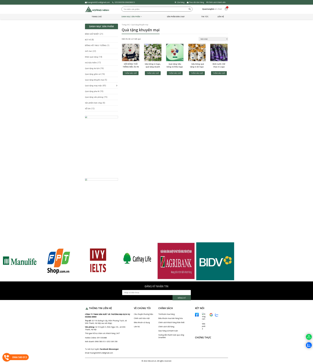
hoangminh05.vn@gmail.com (98, 2)
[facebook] (197, 314)
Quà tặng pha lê (92, 91)
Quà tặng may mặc (93, 85)
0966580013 (130, 2)
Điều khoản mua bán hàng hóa (170, 318)
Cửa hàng (180, 2)
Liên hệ (221, 16)
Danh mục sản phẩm (131, 16)
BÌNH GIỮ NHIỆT (92, 34)
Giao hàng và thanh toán (168, 331)
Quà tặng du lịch (92, 68)
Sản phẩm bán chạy (176, 16)
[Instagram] (201, 321)
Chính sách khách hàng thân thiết (171, 322)
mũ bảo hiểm (91, 62)
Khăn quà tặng (91, 57)
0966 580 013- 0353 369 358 (106, 341)
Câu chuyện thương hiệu (143, 314)
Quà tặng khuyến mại (94, 80)
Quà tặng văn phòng (94, 97)
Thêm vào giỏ (130, 73)
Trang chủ (97, 16)
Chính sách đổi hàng (166, 326)
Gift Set (88, 51)
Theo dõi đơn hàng (196, 2)
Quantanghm (208, 9)
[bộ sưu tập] (20, 261)
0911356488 (101, 338)
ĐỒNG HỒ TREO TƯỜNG (95, 45)
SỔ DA (87, 108)
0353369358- (119, 2)
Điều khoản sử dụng (142, 322)
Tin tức (204, 16)
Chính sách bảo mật (142, 318)
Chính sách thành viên (217, 2)
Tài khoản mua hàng (166, 314)
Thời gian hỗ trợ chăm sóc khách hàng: (100, 333)
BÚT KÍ (88, 39)
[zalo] (217, 314)
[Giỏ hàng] (225, 8)
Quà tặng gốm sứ (93, 74)
